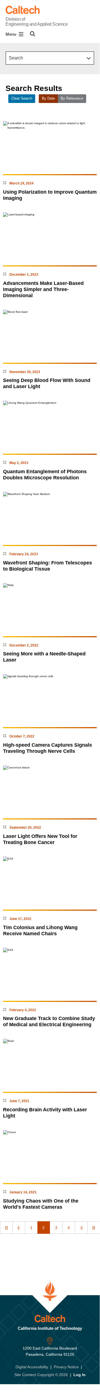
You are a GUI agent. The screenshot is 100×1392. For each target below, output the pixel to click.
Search (16, 58)
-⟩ (81, 1227)
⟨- (18, 1227)
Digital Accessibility (32, 1367)
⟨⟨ (6, 1227)
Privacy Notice (66, 1367)
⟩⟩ (93, 1227)
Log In (79, 1374)
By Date (48, 98)
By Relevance (72, 98)
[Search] (32, 34)
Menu (11, 34)
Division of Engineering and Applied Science (37, 22)
